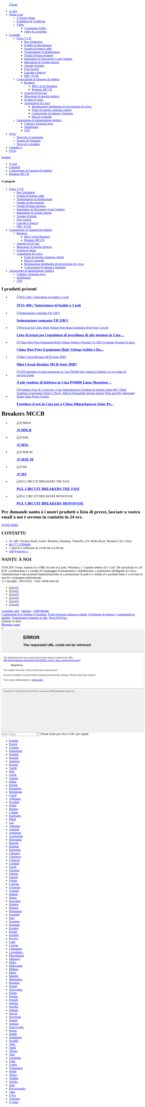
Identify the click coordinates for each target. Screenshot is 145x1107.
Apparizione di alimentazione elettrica (39, 120)
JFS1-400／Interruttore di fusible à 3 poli (49, 305)
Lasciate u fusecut (35, 72)
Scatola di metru (33, 99)
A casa (13, 11)
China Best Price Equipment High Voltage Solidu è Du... (60, 350)
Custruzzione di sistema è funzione (52, 113)
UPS (27, 130)
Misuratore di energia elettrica (41, 96)
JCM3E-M (25, 459)
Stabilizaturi (31, 127)
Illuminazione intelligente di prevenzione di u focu (61, 106)
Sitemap (26, 611)
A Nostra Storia (26, 18)
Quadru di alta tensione (38, 45)
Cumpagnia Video (35, 28)
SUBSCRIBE (10, 525)
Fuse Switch (31, 69)
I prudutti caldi (10, 611)
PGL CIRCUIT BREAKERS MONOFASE (50, 503)
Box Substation (33, 41)
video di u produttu (35, 31)
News (12, 133)
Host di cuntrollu (42, 116)
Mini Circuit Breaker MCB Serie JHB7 (47, 364)
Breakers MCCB (42, 89)
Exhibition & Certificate (31, 21)
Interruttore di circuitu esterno (41, 62)
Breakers (29, 82)
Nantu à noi (16, 14)
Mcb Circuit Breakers (44, 86)
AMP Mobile (41, 611)
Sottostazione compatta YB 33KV (43, 320)
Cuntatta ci (15, 147)
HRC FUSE (31, 75)
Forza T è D (24, 38)
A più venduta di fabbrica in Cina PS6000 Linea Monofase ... (64, 382)
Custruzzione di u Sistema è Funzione (24, 614)
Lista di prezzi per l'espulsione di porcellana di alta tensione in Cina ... (70, 335)
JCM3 (21, 474)
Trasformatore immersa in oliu (29, 617)
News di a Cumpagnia (30, 137)
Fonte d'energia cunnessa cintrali (67, 614)
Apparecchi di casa (35, 93)
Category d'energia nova (38, 123)
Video (20, 24)
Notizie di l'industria (29, 140)
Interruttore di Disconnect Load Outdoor (48, 58)
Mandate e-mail (11, 624)
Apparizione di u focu (37, 103)
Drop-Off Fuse (58, 617)
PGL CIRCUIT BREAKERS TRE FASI (48, 489)
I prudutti (14, 35)
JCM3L (23, 445)
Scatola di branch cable (38, 48)
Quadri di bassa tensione (38, 55)
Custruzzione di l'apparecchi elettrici (38, 79)
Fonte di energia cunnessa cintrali (51, 110)
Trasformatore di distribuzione (42, 52)
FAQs (12, 150)
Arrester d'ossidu (34, 65)
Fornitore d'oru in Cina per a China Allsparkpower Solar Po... (65, 404)
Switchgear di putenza (101, 614)
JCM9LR (24, 430)
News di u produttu (28, 144)
